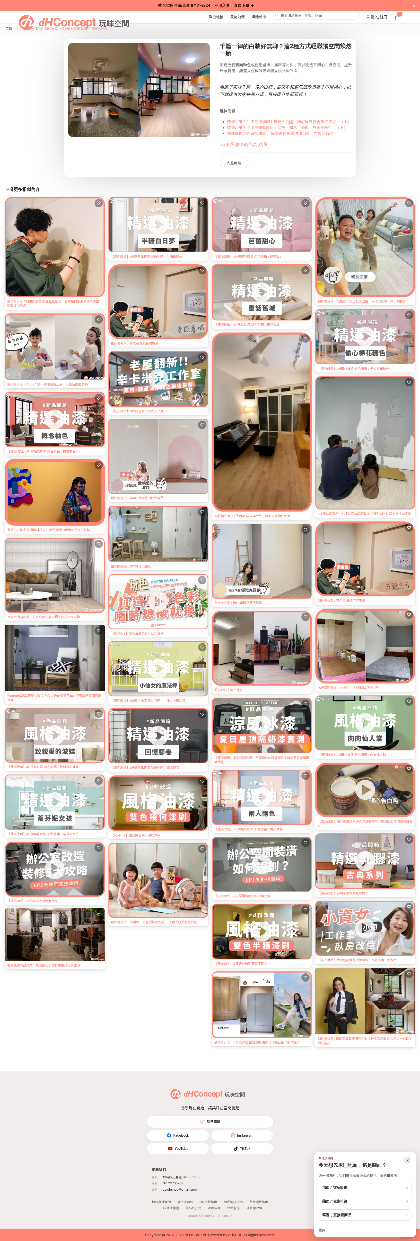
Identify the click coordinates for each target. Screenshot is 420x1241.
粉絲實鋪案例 (161, 1202)
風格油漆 (237, 17)
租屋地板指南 (233, 1202)
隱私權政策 (254, 1208)
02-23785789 (173, 1183)
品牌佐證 (214, 1208)
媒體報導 (259, 17)
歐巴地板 (216, 17)
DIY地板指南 (208, 1202)
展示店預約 (185, 1202)
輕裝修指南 (193, 1208)
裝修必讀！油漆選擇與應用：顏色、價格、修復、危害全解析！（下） (287, 127)
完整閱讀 (234, 163)
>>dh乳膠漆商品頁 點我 (243, 144)
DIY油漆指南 (170, 1208)
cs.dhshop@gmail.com (180, 1189)
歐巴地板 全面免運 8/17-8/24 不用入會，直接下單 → (206, 5)
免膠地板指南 (258, 1202)
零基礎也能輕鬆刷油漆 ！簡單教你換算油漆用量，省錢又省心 (280, 133)
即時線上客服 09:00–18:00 (182, 1177)
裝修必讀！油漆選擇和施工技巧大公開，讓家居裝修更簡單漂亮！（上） (289, 121)
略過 (322, 1230)
